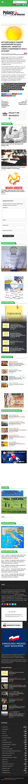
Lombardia (14, 83)
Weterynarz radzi (6, 772)
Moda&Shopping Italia (7, 748)
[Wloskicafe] (12, 496)
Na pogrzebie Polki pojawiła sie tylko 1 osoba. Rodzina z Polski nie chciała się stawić (17, 686)
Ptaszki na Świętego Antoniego (16, 384)
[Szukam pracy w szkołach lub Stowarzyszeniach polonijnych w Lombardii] (14, 313)
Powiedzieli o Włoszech (7, 766)
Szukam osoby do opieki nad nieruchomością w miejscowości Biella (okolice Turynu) (17, 349)
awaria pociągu (7, 83)
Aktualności (6, 24)
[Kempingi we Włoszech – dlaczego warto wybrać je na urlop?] (4, 423)
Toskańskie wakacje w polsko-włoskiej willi (16, 700)
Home (2, 24)
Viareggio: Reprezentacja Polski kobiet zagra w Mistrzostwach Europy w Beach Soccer (13, 191)
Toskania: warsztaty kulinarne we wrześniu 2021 (17, 444)
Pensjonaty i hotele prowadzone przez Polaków (16, 673)
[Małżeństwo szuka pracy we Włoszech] (6, 342)
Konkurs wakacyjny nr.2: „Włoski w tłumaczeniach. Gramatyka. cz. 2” (17, 707)
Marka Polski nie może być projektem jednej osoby (12, 144)
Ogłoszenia (16, 323)
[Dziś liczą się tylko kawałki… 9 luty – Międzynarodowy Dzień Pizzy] (4, 378)
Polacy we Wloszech (17, 87)
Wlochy (21, 89)
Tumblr (4, 95)
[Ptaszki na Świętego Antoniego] (4, 385)
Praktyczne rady (20, 692)
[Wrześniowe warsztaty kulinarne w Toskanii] (4, 437)
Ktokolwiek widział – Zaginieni (9, 744)
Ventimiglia (12, 89)
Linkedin (20, 93)
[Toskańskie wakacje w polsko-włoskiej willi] (4, 700)
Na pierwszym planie (12, 376)
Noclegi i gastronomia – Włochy (9, 757)
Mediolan (23, 83)
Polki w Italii (5, 761)
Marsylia (18, 83)
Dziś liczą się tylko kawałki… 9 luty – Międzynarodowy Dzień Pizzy (17, 378)
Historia (4, 733)
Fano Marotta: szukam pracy (22, 103)
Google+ (14, 93)
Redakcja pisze (5, 770)
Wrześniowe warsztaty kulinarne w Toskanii (17, 437)
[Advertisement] (11, 476)
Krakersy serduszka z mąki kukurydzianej (15, 371)
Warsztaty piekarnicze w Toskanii (17, 416)
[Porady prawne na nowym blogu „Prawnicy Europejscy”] (4, 693)
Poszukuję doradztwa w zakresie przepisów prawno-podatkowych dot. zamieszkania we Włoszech (17, 326)
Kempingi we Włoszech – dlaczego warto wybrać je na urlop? (17, 423)
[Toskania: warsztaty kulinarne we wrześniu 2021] (4, 444)
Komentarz (5, 207)
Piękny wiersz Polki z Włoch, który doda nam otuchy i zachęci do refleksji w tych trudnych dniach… (17, 714)
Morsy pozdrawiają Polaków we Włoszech (11, 750)
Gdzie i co (4, 731)
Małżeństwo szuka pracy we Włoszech (16, 342)
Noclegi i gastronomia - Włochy (14, 415)
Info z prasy (12, 53)
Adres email (5, 225)
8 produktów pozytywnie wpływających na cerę (5, 104)
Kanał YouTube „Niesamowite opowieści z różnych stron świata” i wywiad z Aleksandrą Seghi (17, 364)
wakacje (17, 89)
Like (25, 53)
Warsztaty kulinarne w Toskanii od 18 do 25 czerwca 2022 (18, 430)
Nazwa (4, 220)
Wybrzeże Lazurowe (5, 91)
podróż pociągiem (9, 87)
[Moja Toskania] (14, 513)
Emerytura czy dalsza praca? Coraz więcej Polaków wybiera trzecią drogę (13, 167)
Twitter (9, 93)
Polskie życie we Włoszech (13, 362)
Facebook (4, 93)
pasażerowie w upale (16, 85)
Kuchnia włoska (15, 361)
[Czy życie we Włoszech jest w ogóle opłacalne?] (4, 679)
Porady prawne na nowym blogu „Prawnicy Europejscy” (16, 694)
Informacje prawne (16, 691)
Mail (14, 95)
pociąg (3, 87)
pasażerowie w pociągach (6, 85)
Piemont (22, 85)
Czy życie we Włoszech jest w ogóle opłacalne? (17, 679)
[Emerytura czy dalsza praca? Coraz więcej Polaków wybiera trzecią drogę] (14, 158)
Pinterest (9, 95)
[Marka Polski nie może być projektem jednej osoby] (14, 135)
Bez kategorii (5, 729)
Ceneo (3, 516)
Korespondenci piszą (16, 711)
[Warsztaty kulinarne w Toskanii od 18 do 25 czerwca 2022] (4, 430)
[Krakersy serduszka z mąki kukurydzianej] (4, 371)
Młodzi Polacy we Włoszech (8, 753)
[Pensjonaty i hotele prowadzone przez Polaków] (4, 673)
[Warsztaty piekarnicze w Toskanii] (4, 417)
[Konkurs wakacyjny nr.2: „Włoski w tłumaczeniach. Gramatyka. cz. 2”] (4, 707)
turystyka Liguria (5, 89)
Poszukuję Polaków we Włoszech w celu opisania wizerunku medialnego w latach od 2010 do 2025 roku (17, 335)
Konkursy (14, 705)
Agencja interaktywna (9, 779)
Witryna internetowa (7, 230)
